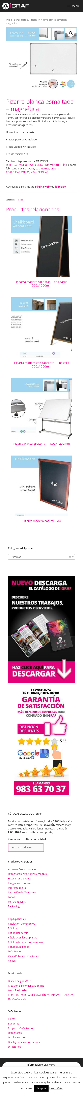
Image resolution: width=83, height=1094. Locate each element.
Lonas (11, 897)
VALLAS (25, 172)
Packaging (14, 906)
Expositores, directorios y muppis (27, 874)
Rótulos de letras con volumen (25, 942)
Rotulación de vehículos (21, 923)
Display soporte (17, 1037)
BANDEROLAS (40, 172)
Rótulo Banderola (18, 933)
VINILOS (23, 165)
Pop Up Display (17, 919)
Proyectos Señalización (21, 1028)
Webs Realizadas (17, 990)
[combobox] (41, 557)
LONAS (14, 165)
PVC (31, 165)
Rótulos (12, 928)
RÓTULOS (28, 168)
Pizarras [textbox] (40, 557)
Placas (11, 1019)
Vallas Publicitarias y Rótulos (24, 956)
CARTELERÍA (58, 165)
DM (47, 165)
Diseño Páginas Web (19, 981)
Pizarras (34, 19)
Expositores (15, 1033)
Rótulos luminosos (18, 947)
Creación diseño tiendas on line (26, 985)
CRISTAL (39, 165)
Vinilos (12, 960)
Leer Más (56, 1088)
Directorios (14, 1046)
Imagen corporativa (19, 883)
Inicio (9, 19)
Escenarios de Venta (19, 878)
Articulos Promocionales (22, 869)
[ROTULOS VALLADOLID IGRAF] (15, 6)
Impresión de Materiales (22, 892)
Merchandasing (17, 901)
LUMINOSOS (42, 168)
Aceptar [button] (41, 1088)
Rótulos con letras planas (22, 937)
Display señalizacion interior (24, 1042)
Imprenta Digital (17, 888)
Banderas (13, 1023)
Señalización (21, 19)
